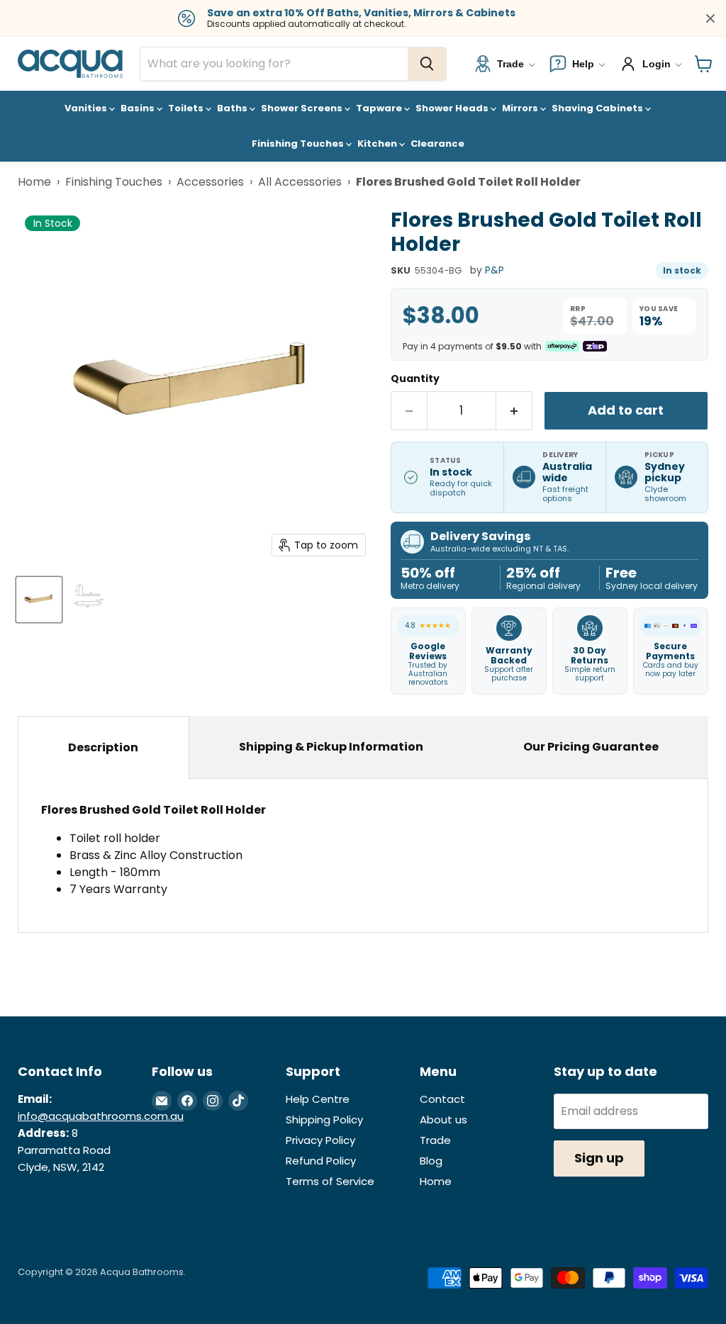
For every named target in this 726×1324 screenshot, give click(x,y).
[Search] (427, 63)
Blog (431, 1160)
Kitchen (378, 143)
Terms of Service (330, 1181)
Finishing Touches (299, 143)
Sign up (599, 1158)
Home (34, 182)
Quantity (415, 378)
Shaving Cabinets (598, 108)
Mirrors (521, 108)
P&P (494, 270)
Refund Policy (321, 1160)
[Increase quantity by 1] (514, 410)
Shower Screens (303, 108)
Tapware (380, 108)
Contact (442, 1099)
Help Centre (318, 1099)
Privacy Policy (320, 1140)
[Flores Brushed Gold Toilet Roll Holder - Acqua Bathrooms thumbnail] (39, 599)
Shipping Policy (324, 1119)
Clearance (437, 143)
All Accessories (300, 182)
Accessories (210, 182)
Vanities (87, 108)
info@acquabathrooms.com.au (101, 1116)
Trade (435, 1140)
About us (443, 1119)
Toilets (187, 108)
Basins (139, 108)
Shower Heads (453, 108)
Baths (233, 108)
